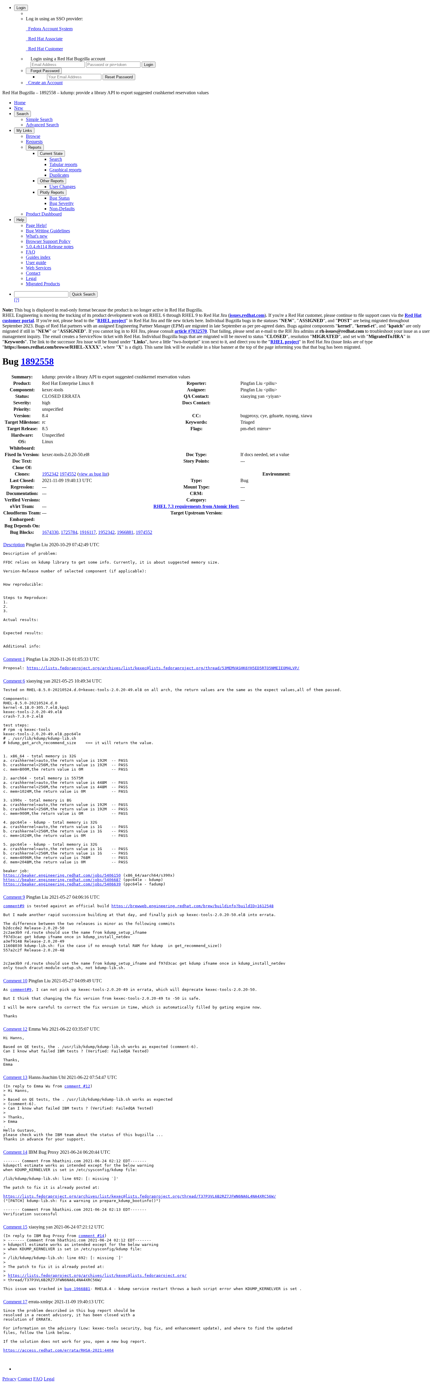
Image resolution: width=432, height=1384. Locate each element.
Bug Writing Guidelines (48, 230)
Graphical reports (65, 169)
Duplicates (59, 175)
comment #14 (91, 1236)
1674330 (50, 532)
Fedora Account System (49, 28)
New (18, 107)
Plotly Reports (52, 192)
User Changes (62, 186)
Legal (31, 278)
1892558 (37, 361)
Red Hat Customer (44, 48)
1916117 (88, 532)
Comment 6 (14, 680)
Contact (33, 273)
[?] (16, 299)
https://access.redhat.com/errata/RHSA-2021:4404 (58, 1350)
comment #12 (77, 1086)
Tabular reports (63, 164)
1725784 (69, 532)
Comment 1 (14, 659)
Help (20, 220)
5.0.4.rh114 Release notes (49, 246)
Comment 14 (15, 1152)
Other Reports (52, 181)
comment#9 (13, 906)
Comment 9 (14, 897)
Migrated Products (43, 283)
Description (14, 544)
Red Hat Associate (44, 38)
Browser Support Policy (48, 241)
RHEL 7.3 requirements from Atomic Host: (196, 506)
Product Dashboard (44, 213)
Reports (34, 147)
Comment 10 (15, 980)
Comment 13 (15, 1077)
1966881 (125, 532)
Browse (33, 136)
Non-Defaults (62, 208)
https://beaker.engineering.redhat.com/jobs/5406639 (62, 884)
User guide (36, 262)
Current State (51, 153)
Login (21, 8)
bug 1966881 (77, 1289)
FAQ (30, 251)
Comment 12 (15, 1029)
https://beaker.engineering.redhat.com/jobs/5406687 (62, 880)
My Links (24, 130)
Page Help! (36, 225)
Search (22, 114)
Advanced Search (42, 124)
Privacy (9, 1378)
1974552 (68, 473)
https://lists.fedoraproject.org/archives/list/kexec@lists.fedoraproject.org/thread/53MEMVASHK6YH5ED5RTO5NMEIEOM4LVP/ (163, 668)
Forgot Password (43, 71)
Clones (21, 473)
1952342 (50, 473)
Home (20, 102)
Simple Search (39, 119)
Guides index (38, 257)
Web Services (38, 267)
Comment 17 (15, 1301)
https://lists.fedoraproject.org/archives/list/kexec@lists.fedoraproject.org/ (97, 1275)
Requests (34, 141)
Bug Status (59, 198)
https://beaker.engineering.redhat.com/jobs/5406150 (62, 875)
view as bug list (93, 473)
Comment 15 (15, 1226)
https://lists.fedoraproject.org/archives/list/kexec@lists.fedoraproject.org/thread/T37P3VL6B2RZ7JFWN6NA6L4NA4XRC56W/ (139, 1196)
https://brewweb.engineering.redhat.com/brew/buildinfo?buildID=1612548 (192, 906)
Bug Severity (61, 203)
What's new (37, 236)
